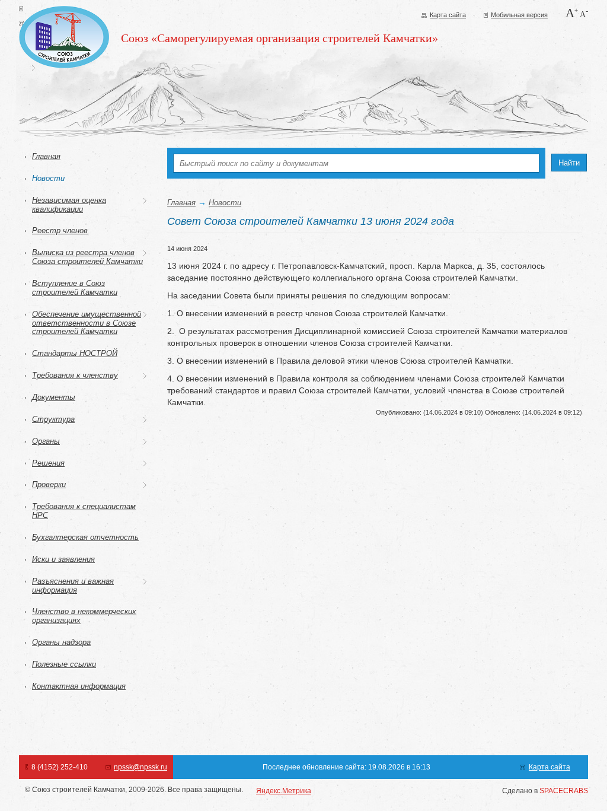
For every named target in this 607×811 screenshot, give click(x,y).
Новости (48, 178)
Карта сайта (448, 14)
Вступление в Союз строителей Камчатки (74, 288)
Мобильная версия (519, 14)
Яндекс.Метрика (283, 791)
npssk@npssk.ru (140, 767)
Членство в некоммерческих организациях (84, 616)
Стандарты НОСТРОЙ (74, 353)
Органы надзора (61, 642)
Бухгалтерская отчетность (85, 537)
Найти (569, 162)
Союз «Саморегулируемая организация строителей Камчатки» (279, 37)
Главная (46, 156)
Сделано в (545, 791)
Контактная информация (79, 686)
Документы (53, 397)
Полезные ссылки (64, 664)
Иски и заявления (63, 559)
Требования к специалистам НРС (84, 511)
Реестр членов (60, 230)
